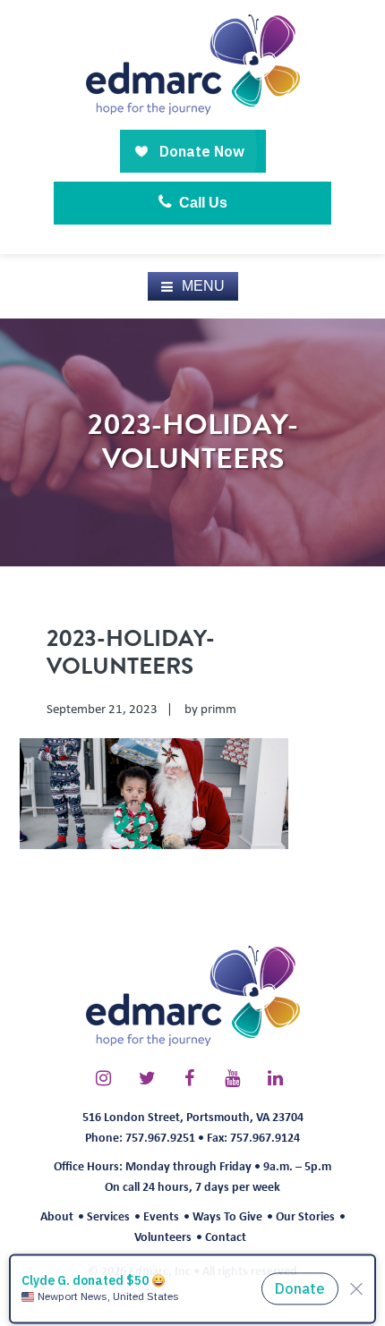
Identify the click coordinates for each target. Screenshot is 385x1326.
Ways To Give (227, 1215)
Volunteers (163, 1236)
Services (108, 1215)
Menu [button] (203, 285)
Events (161, 1215)
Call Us (201, 202)
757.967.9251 (160, 1136)
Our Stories (305, 1215)
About (56, 1215)
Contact (225, 1236)
